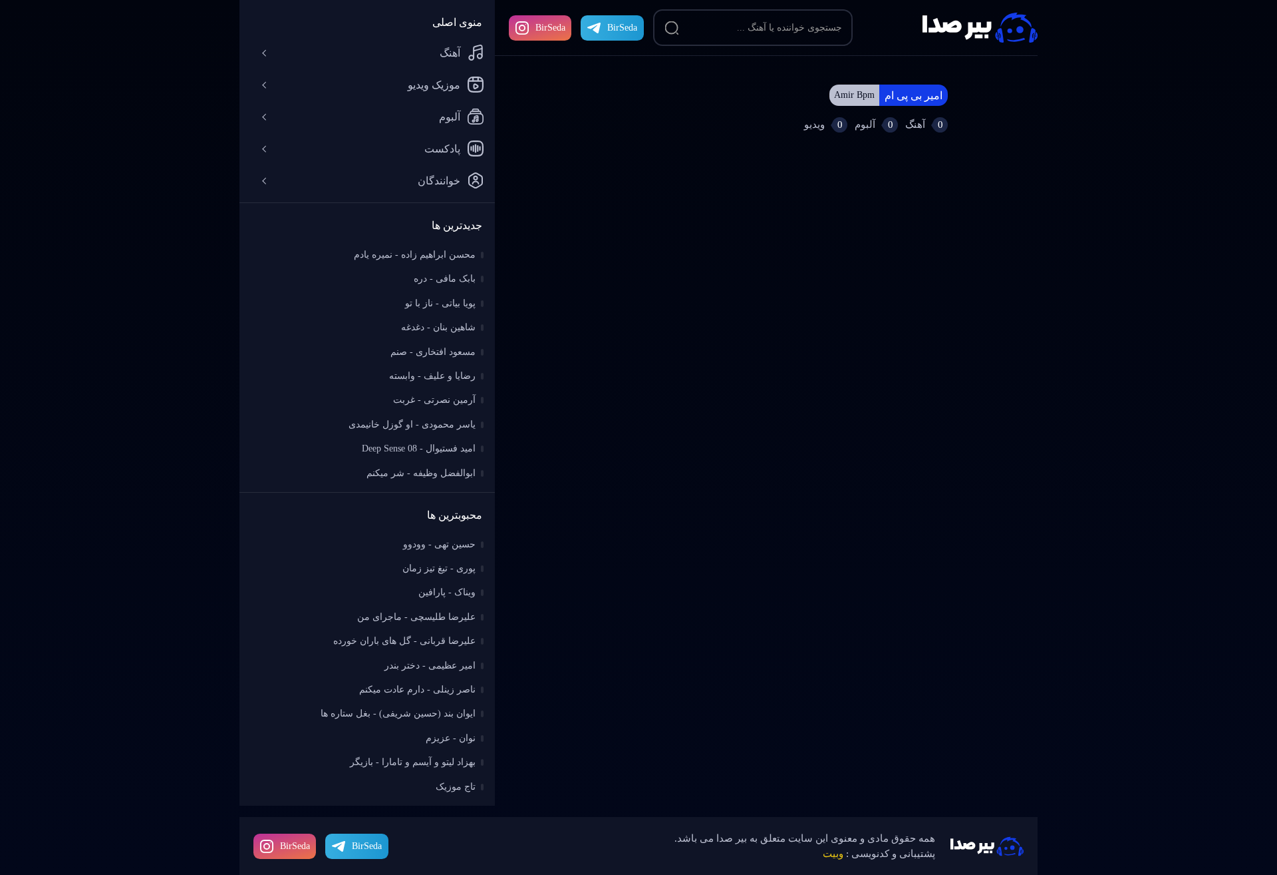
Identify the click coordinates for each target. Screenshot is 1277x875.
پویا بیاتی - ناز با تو (440, 303)
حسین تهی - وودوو (439, 544)
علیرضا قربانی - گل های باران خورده (404, 641)
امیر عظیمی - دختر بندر (430, 666)
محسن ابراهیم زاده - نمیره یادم (415, 255)
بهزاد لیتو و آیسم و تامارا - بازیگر (413, 762)
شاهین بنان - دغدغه (438, 327)
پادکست (442, 148)
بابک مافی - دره (445, 279)
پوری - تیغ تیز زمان (439, 568)
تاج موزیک (456, 787)
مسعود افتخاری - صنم (433, 352)
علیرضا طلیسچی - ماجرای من (416, 617)
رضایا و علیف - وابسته (432, 376)
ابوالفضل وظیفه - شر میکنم (421, 473)
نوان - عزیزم (451, 738)
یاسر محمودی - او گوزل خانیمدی (412, 425)
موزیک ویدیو (434, 85)
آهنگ (450, 53)
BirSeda (550, 28)
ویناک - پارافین (447, 592)
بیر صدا (980, 28)
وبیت (833, 853)
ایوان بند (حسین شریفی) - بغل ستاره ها (398, 714)
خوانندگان (439, 180)
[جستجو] (671, 28)
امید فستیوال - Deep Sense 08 (419, 448)
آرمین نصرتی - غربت (434, 400)
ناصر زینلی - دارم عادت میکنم (417, 690)
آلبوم (449, 117)
